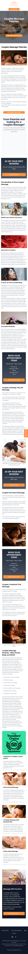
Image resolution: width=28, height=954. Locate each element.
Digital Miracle (17, 950)
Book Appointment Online (14, 35)
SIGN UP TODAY (14, 174)
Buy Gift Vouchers (14, 913)
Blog (25, 930)
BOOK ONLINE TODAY (14, 380)
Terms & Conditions (16, 930)
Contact (14, 933)
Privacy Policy (5, 930)
